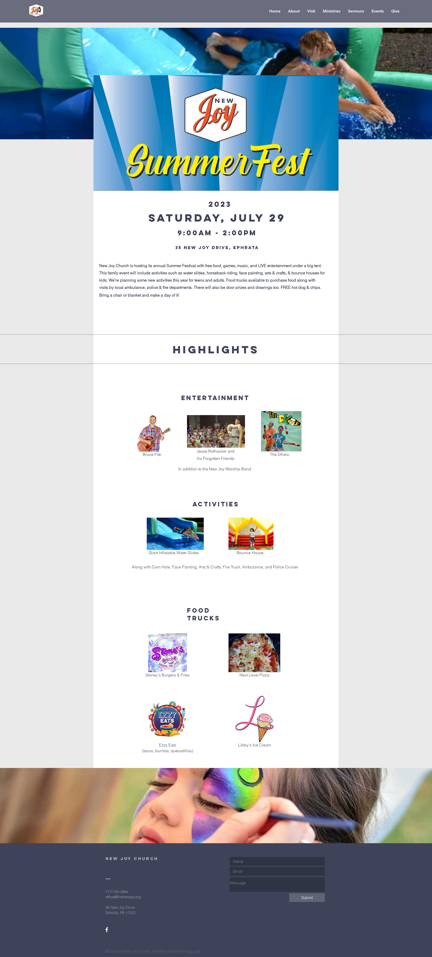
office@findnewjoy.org (123, 896)
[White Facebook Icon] (107, 929)
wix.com (193, 951)
